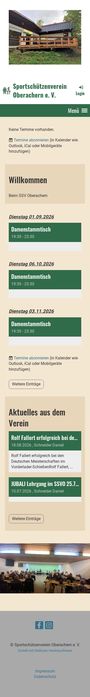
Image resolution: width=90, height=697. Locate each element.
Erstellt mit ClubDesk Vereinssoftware (45, 650)
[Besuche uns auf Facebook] (39, 626)
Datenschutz (45, 676)
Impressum (45, 671)
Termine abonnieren (31, 140)
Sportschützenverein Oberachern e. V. (40, 90)
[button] (45, 237)
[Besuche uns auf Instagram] (49, 626)
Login (80, 93)
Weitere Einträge (26, 384)
